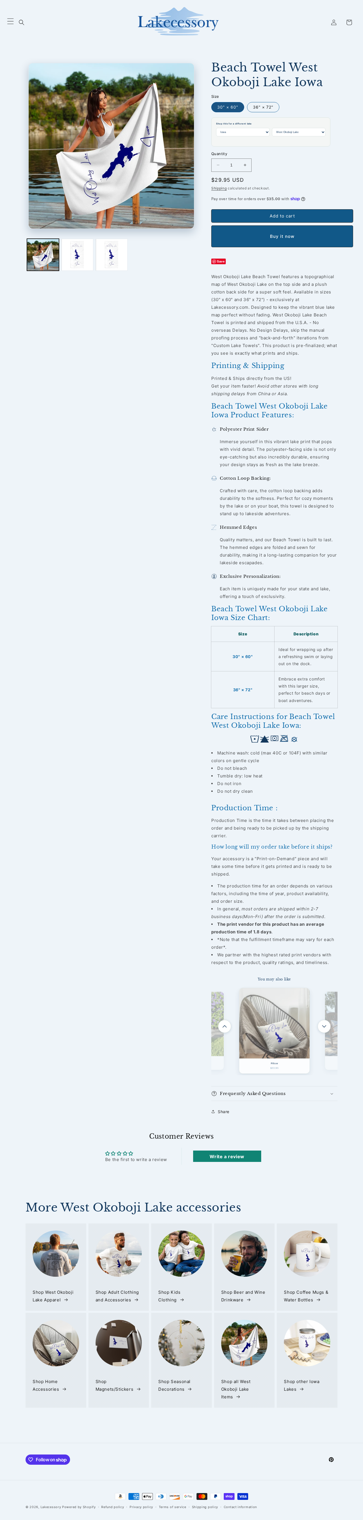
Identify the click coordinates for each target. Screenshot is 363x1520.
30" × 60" (227, 107)
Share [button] (223, 1111)
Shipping (219, 188)
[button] (21, 22)
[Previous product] (224, 1026)
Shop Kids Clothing (169, 1295)
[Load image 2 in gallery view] (77, 255)
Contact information (240, 1507)
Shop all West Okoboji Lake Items (236, 1389)
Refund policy (112, 1507)
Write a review (227, 1156)
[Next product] (324, 1026)
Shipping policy (205, 1507)
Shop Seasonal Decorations (174, 1385)
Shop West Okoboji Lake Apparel (53, 1295)
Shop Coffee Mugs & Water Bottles (306, 1295)
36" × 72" (263, 107)
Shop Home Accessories (46, 1385)
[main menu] (10, 22)
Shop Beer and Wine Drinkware (243, 1295)
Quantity (219, 153)
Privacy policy (141, 1507)
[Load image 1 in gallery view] (43, 255)
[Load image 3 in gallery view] (112, 255)
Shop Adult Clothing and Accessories (117, 1295)
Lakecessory (51, 1507)
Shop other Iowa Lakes (301, 1385)
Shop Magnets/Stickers (115, 1385)
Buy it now (282, 236)
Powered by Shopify (79, 1507)
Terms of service (172, 1507)
